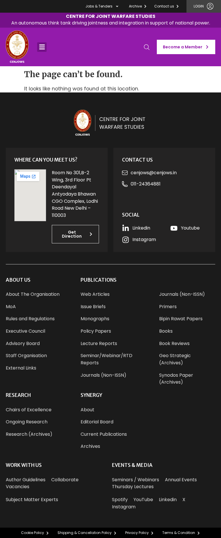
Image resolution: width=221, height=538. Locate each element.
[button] (110, 20)
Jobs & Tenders (99, 6)
